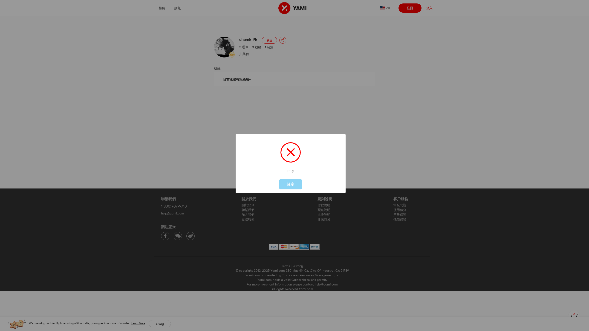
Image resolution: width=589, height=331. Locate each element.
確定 (290, 184)
